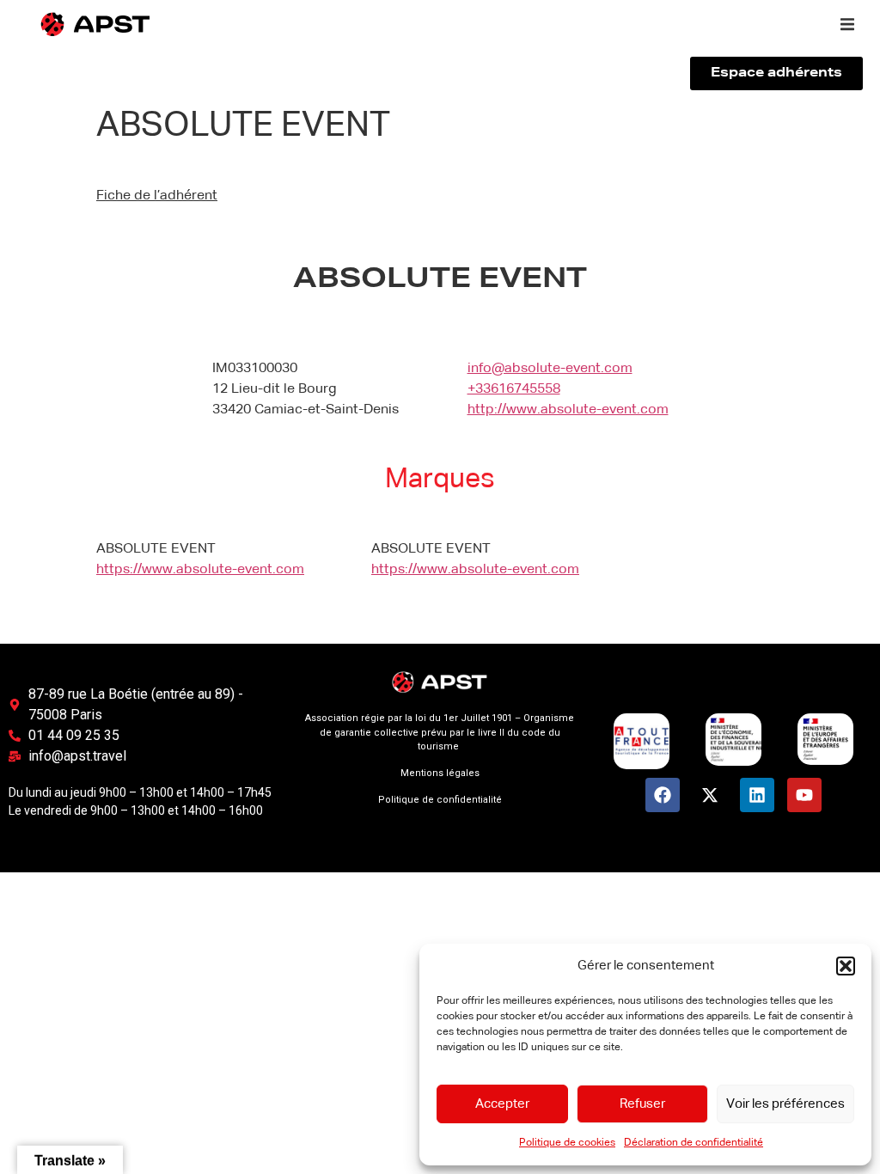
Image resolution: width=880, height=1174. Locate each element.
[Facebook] (662, 795)
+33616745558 (514, 389)
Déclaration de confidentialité (693, 1143)
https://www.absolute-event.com (200, 570)
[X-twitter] (710, 795)
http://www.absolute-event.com (568, 410)
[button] (845, 966)
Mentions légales (440, 773)
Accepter (502, 1104)
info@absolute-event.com (550, 369)
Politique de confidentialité (440, 799)
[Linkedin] (757, 795)
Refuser (642, 1104)
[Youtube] (804, 795)
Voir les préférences (785, 1104)
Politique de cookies (567, 1143)
